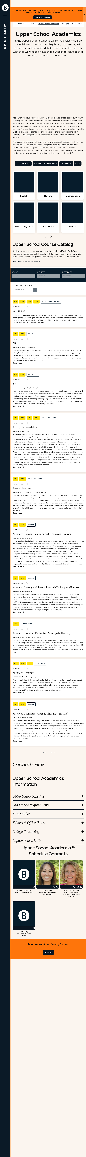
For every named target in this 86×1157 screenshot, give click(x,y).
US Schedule (66, 163)
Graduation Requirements (45, 163)
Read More (17, 363)
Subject (41, 272)
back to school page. (43, 17)
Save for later (19, 306)
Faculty (78, 24)
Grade (15, 272)
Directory (48, 952)
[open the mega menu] (5, 17)
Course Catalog (23, 163)
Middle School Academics (26, 24)
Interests (67, 272)
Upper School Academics (48, 24)
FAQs (77, 163)
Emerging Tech (67, 24)
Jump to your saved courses (25, 262)
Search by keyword (22, 286)
